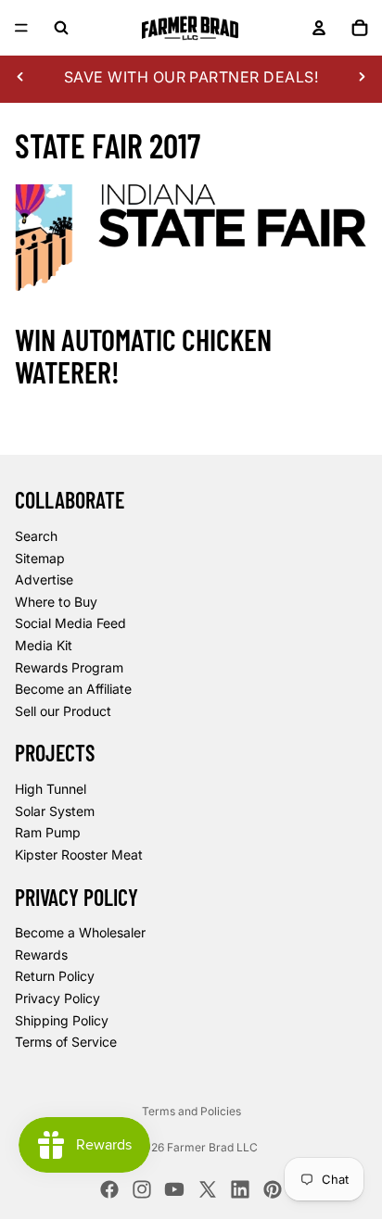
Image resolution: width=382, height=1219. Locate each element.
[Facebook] (109, 1189)
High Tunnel (50, 789)
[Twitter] (208, 1189)
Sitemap (40, 558)
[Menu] (21, 27)
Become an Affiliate (73, 689)
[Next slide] (361, 77)
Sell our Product (63, 711)
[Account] (319, 27)
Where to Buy (56, 602)
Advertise (44, 579)
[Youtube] (174, 1189)
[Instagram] (142, 1189)
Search (36, 536)
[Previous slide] (20, 77)
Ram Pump (48, 833)
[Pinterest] (272, 1189)
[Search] (61, 27)
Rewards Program (69, 667)
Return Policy (55, 977)
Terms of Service (66, 1042)
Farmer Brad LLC (212, 1147)
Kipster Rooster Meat (79, 854)
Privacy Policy (57, 998)
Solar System (55, 811)
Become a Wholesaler (80, 933)
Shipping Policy (61, 1020)
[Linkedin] (240, 1189)
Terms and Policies (191, 1111)
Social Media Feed (70, 624)
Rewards (41, 954)
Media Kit (43, 645)
